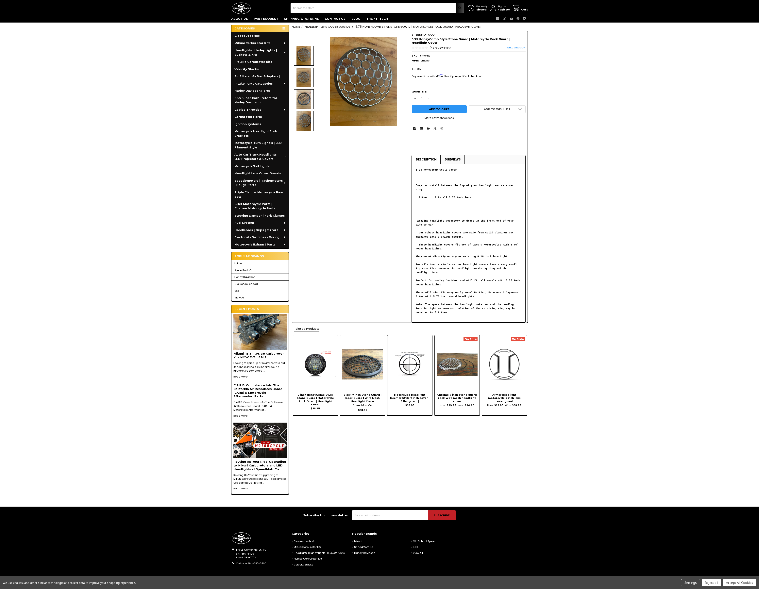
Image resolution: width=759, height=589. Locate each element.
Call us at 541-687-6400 (251, 563)
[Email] (421, 128)
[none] (363, 81)
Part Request (266, 19)
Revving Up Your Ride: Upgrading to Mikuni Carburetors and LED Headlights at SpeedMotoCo (259, 465)
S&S (237, 291)
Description (426, 159)
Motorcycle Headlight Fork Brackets (255, 133)
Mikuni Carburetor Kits (252, 43)
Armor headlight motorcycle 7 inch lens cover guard (504, 398)
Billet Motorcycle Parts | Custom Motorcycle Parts (254, 206)
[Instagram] (525, 19)
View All (239, 297)
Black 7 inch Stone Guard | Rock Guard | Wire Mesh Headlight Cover (362, 398)
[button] (497, 109)
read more (240, 377)
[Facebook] (497, 19)
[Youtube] (511, 19)
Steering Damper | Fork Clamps (259, 215)
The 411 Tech (377, 19)
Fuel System (244, 223)
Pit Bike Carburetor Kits (253, 62)
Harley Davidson (244, 277)
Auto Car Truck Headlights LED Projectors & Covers (255, 157)
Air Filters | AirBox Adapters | (257, 76)
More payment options (439, 118)
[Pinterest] (518, 19)
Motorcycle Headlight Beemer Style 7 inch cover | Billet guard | (409, 398)
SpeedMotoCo (243, 270)
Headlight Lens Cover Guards (257, 173)
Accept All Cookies (739, 583)
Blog (355, 19)
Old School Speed (246, 284)
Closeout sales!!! (247, 36)
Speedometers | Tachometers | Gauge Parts (258, 183)
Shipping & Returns (301, 19)
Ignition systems (247, 124)
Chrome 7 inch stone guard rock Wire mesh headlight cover (457, 398)
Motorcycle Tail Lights (252, 166)
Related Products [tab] (306, 329)
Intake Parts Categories (253, 83)
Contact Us (335, 19)
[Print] (428, 128)
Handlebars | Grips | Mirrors (256, 230)
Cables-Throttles (247, 109)
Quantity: (419, 91)
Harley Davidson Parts (252, 91)
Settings (690, 583)
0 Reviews (453, 159)
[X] (504, 19)
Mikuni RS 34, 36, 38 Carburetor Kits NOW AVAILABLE (258, 355)
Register (504, 9)
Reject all (711, 583)
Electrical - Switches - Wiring (256, 237)
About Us (239, 19)
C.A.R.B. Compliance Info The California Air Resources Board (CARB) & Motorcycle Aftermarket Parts (257, 390)
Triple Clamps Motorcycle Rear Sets (259, 194)
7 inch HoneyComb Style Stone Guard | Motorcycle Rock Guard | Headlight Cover (315, 399)
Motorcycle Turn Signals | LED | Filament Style (258, 145)
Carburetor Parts (248, 117)
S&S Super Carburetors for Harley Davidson (255, 100)
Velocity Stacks (246, 69)
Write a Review (516, 47)
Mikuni (238, 263)
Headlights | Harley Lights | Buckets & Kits (255, 52)
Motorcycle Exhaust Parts (255, 244)
